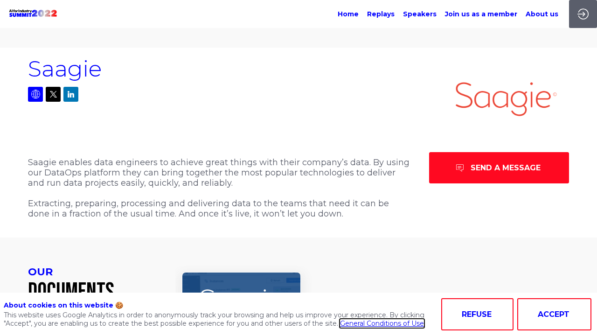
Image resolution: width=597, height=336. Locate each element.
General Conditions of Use (382, 323)
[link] (348, 14)
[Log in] (583, 14)
